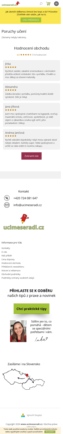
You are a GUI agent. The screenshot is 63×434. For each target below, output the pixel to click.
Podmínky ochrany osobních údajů (17, 277)
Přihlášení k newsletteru (12, 266)
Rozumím (50, 431)
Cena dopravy (8, 259)
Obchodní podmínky (10, 274)
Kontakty (5, 248)
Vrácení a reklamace (11, 270)
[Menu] (56, 4)
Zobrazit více (31, 156)
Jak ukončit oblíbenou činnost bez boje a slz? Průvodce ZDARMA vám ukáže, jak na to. (31, 13)
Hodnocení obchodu (31, 48)
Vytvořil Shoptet (34, 415)
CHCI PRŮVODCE (31, 19)
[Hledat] (41, 4)
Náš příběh (6, 255)
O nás (4, 251)
